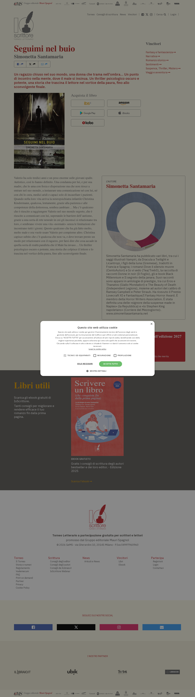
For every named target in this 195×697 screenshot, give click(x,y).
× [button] (151, 324)
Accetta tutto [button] (110, 364)
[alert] (97, 348)
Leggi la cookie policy (97, 349)
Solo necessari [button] (85, 364)
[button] (97, 371)
